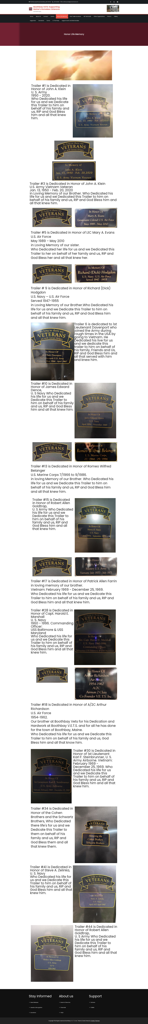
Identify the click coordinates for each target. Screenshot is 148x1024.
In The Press (56, 20)
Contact (45, 16)
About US (38, 16)
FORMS (92, 1007)
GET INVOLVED (87, 16)
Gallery (116, 16)
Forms (48, 20)
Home (31, 16)
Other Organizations (99, 16)
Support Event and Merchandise (70, 20)
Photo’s (109, 16)
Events (52, 16)
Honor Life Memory (62, 16)
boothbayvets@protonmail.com (70, 2)
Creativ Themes (95, 1021)
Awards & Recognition (36, 1007)
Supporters (33, 20)
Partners (93, 1002)
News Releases (34, 1002)
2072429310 (56, 2)
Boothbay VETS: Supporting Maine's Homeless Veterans (46, 8)
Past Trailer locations (75, 16)
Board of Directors (65, 1002)
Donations (41, 20)
